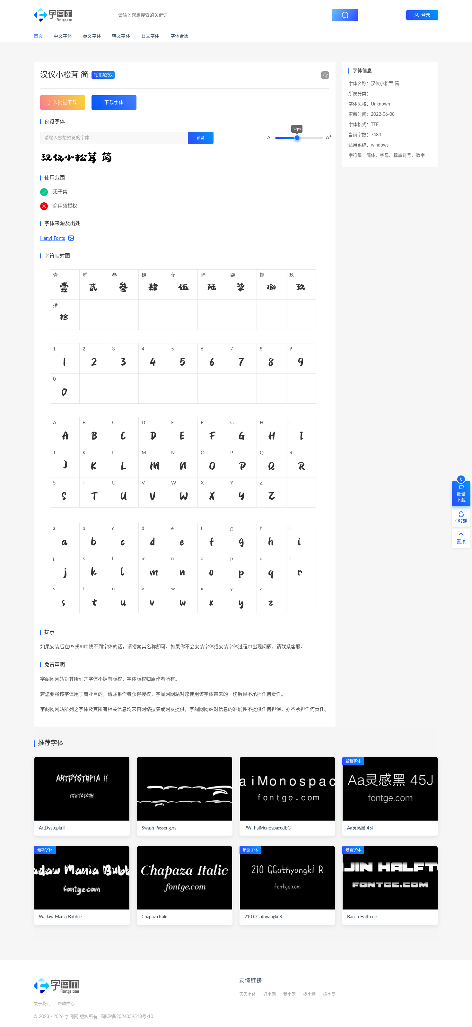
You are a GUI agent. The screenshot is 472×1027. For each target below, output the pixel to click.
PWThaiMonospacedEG (267, 828)
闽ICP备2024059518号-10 (127, 1016)
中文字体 (63, 36)
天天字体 (247, 994)
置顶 (461, 541)
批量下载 (461, 491)
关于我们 (42, 1004)
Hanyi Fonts (52, 238)
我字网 (289, 994)
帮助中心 (66, 1004)
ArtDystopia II (52, 828)
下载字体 (114, 102)
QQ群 (461, 520)
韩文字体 (121, 36)
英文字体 (92, 36)
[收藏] (325, 75)
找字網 (309, 994)
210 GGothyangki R (263, 917)
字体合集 (179, 36)
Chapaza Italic (155, 917)
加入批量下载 (62, 102)
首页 (38, 36)
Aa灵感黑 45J (360, 828)
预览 (201, 138)
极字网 (329, 994)
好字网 (269, 994)
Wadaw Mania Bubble (60, 917)
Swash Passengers (159, 828)
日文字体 (150, 36)
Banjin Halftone (362, 917)
